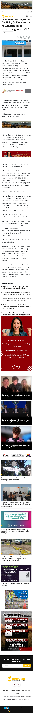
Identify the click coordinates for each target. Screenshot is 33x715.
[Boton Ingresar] (26, 16)
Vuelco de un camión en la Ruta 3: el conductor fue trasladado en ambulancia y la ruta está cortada (17, 306)
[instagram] (31, 12)
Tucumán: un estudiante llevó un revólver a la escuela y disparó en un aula (15, 479)
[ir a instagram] (18, 684)
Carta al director (15, 690)
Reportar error (26, 690)
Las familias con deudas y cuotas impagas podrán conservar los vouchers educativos (16, 293)
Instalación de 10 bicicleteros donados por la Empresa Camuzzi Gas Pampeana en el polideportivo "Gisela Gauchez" (15, 558)
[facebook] (28, 12)
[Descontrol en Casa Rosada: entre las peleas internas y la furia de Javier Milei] (16, 384)
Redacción (5, 690)
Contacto (16, 693)
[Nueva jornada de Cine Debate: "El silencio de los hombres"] (16, 573)
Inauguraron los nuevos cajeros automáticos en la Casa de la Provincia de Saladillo (16, 287)
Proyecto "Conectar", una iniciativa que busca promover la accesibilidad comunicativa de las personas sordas (15, 504)
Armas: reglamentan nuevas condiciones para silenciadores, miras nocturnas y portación (17, 313)
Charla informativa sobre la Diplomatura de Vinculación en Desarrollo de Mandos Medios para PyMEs (15, 531)
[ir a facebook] (14, 684)
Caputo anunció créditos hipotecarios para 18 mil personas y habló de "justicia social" (16, 421)
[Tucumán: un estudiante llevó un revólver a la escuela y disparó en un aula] (16, 468)
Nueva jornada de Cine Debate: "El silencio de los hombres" (16, 584)
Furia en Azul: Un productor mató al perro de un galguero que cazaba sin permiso (17, 299)
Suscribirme (27, 665)
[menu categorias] (31, 16)
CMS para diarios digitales (16, 711)
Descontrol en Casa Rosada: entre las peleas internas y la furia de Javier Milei (16, 396)
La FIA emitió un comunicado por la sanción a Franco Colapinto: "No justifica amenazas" (16, 446)
